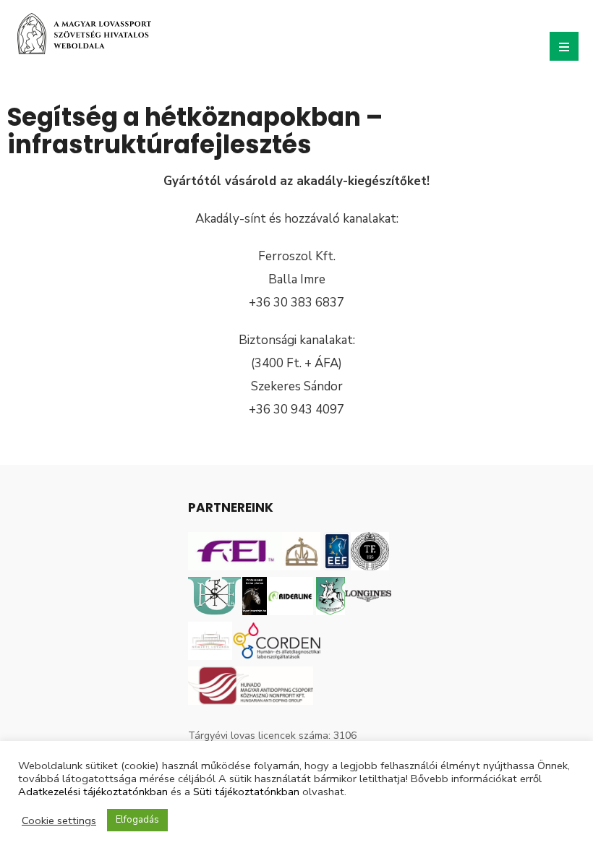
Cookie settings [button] (59, 820)
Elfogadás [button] (137, 819)
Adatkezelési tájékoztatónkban (93, 791)
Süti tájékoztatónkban (246, 791)
